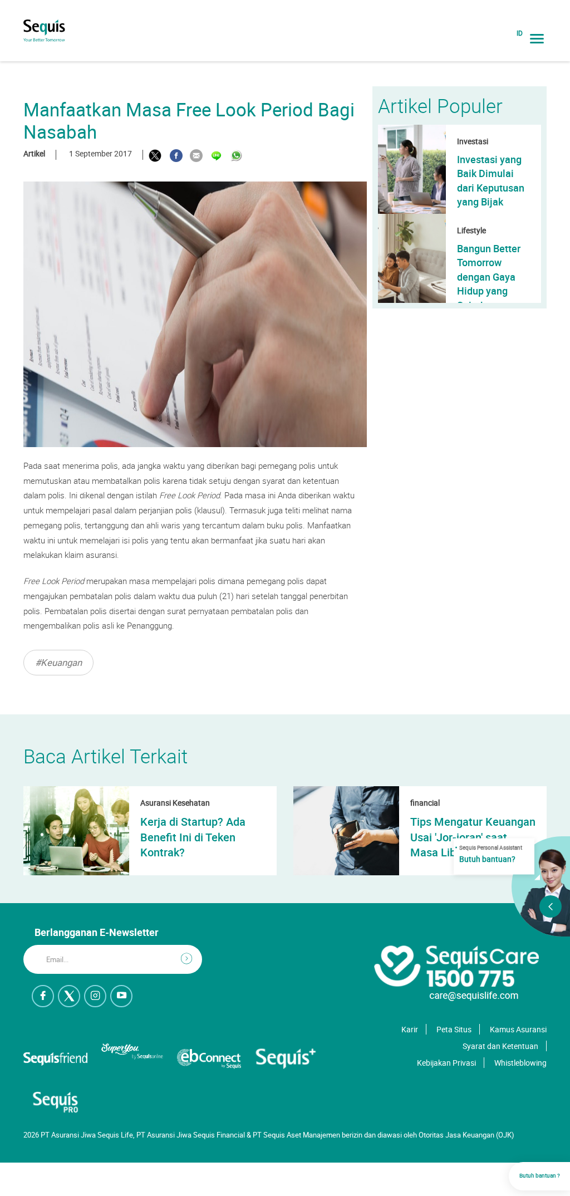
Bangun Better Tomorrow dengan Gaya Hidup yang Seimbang (488, 277)
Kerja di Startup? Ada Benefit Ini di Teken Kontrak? (192, 837)
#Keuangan (58, 662)
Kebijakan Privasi (446, 1062)
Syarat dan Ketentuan (500, 1046)
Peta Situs (453, 1029)
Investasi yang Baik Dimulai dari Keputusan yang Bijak (490, 180)
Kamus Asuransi (518, 1029)
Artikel (34, 153)
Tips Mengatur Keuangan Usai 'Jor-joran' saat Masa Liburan (472, 837)
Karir (409, 1029)
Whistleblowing (520, 1062)
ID (520, 33)
